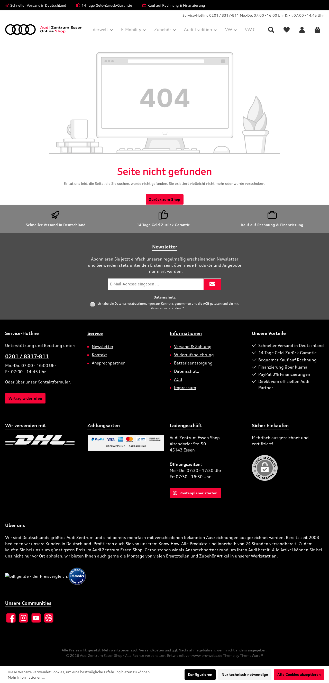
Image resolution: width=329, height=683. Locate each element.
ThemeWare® (251, 655)
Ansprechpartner (108, 362)
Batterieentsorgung (193, 362)
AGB (206, 303)
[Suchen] (271, 29)
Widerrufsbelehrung (194, 354)
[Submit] (212, 284)
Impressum (185, 387)
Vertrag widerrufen (25, 398)
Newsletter (102, 346)
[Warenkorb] (317, 29)
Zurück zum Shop (164, 199)
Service (95, 333)
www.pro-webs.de (207, 655)
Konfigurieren (200, 674)
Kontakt (99, 354)
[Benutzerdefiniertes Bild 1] (40, 440)
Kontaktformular (54, 381)
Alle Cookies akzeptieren (299, 674)
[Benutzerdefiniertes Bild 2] (5, 452)
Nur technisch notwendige (245, 674)
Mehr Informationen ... (26, 677)
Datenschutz (186, 371)
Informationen (186, 333)
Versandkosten (151, 650)
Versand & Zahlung (193, 346)
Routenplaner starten (197, 493)
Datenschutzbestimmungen (135, 303)
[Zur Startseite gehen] (43, 29)
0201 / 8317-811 (224, 15)
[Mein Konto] (302, 29)
